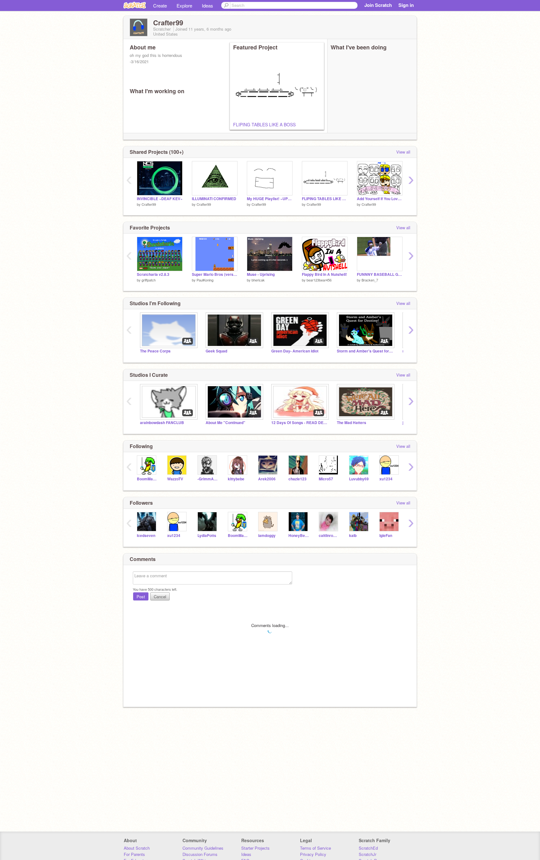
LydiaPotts (207, 535)
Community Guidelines (202, 848)
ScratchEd (368, 848)
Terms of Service (315, 848)
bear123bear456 (319, 279)
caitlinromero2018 (329, 535)
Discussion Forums (200, 854)
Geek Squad (216, 351)
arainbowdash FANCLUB (162, 422)
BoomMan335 (147, 479)
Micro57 (326, 479)
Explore (184, 5)
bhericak (258, 279)
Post (141, 596)
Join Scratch (378, 5)
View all (403, 152)
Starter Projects (255, 848)
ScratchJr (367, 854)
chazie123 (297, 479)
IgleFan (385, 535)
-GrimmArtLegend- (208, 479)
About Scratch (137, 848)
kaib (353, 535)
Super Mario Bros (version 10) (215, 274)
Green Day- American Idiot (294, 351)
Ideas (207, 5)
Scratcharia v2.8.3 (153, 274)
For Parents (134, 854)
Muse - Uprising (261, 274)
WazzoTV (175, 479)
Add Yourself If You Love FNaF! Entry (379, 198)
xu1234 (385, 479)
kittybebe (236, 479)
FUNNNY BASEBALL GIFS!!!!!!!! (379, 274)
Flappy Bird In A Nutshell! (324, 274)
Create (160, 5)
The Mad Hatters (351, 422)
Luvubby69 (359, 479)
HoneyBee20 (298, 535)
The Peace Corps (155, 351)
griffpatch (149, 279)
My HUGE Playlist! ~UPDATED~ (269, 198)
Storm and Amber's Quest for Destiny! (365, 351)
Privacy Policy (313, 854)
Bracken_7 (370, 279)
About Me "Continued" (225, 422)
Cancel (160, 596)
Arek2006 (267, 479)
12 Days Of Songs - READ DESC (299, 422)
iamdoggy (267, 535)
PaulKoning (205, 279)
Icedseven (146, 535)
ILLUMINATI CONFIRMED (214, 198)
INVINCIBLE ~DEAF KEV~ (159, 198)
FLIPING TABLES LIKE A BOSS (264, 124)
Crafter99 (149, 204)
